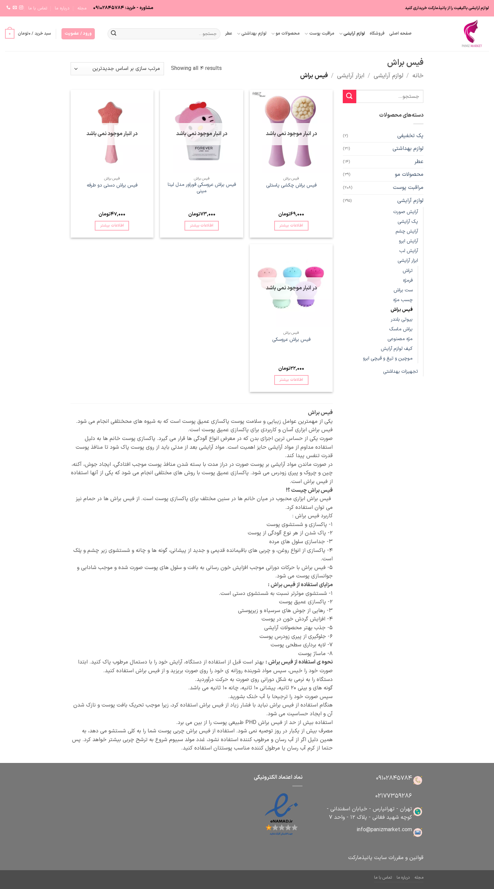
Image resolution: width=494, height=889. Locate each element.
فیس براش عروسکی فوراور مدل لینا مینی (202, 188)
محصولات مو (288, 33)
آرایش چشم (407, 231)
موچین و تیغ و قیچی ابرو (388, 358)
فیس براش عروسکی (291, 340)
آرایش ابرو (408, 241)
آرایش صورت (405, 211)
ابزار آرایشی (351, 75)
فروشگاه (377, 33)
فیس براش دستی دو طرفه (112, 186)
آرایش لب (408, 250)
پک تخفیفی (410, 136)
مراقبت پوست (321, 33)
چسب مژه (403, 300)
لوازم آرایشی (354, 33)
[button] (78, 33)
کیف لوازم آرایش (397, 348)
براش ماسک (401, 329)
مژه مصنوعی (400, 338)
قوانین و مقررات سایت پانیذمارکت (385, 858)
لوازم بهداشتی (253, 33)
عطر (228, 33)
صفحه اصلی (400, 33)
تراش (408, 270)
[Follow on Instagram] (21, 7)
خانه (417, 75)
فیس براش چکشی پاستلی (291, 186)
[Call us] (8, 7)
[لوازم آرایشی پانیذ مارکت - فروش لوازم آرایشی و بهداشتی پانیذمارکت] (455, 33)
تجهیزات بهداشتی (400, 371)
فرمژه (408, 280)
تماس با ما (37, 8)
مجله (82, 8)
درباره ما (62, 8)
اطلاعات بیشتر (291, 226)
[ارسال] (113, 34)
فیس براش (401, 309)
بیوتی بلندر (402, 319)
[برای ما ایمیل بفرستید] (15, 7)
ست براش (403, 290)
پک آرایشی (408, 221)
